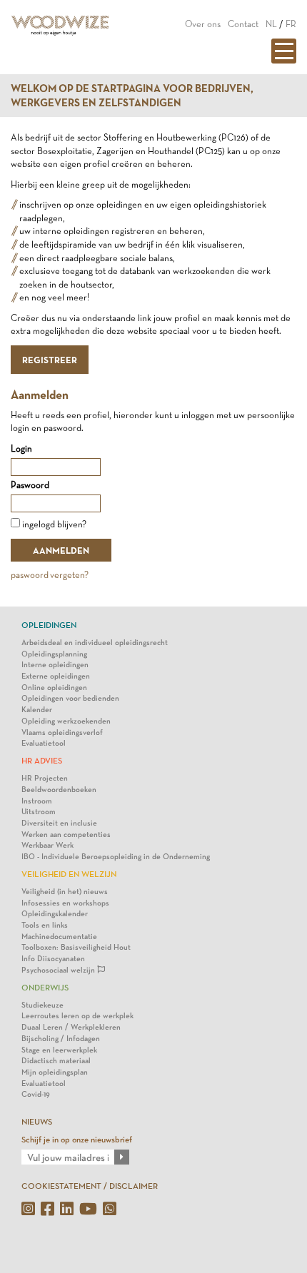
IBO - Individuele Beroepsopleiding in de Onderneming (115, 856)
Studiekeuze (42, 1005)
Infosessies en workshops (65, 903)
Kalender (36, 709)
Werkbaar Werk (47, 845)
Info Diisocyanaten (53, 958)
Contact (243, 24)
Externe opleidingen (55, 676)
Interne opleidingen (55, 664)
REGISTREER (49, 359)
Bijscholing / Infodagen (60, 1038)
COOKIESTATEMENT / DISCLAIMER (89, 1186)
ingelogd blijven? (54, 524)
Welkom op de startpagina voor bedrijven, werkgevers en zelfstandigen (132, 95)
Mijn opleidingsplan (54, 1072)
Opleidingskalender (54, 913)
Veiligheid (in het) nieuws (64, 891)
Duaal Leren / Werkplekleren (71, 1027)
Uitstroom (38, 811)
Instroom (36, 801)
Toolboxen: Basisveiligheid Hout (76, 947)
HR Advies (41, 761)
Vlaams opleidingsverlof (62, 732)
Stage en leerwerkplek (59, 1050)
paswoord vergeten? (50, 574)
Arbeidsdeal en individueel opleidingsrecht (94, 642)
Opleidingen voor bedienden (70, 698)
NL (271, 24)
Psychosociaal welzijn (59, 970)
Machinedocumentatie (59, 936)
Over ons (203, 24)
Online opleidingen (54, 687)
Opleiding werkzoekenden (66, 721)
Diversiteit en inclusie (59, 823)
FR (291, 24)
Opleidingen (48, 625)
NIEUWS (36, 1122)
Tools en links (44, 925)
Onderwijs (45, 988)
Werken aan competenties (66, 834)
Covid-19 (35, 1094)
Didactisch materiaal (56, 1060)
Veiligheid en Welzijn (68, 874)
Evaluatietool (43, 743)
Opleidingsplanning (54, 654)
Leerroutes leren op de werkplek (77, 1015)
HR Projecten (44, 778)
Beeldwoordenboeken (58, 789)
